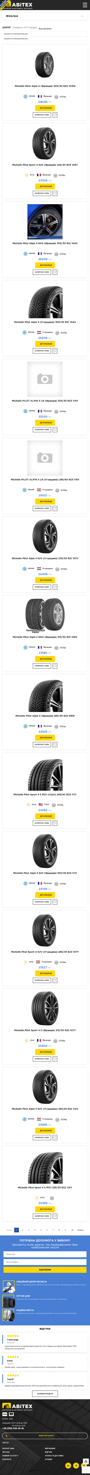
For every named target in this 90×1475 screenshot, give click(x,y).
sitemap (48, 1459)
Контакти (6, 1459)
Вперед (80, 1230)
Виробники (50, 1448)
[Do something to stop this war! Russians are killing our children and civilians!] (5, 5)
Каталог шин (8, 1448)
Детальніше (46, 108)
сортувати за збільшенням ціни (16, 39)
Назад (9, 1230)
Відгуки (48, 1452)
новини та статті (10, 1456)
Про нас (6, 1452)
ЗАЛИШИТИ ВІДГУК (45, 1394)
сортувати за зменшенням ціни (16, 34)
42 (72, 1230)
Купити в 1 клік (42, 115)
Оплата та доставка (54, 1456)
